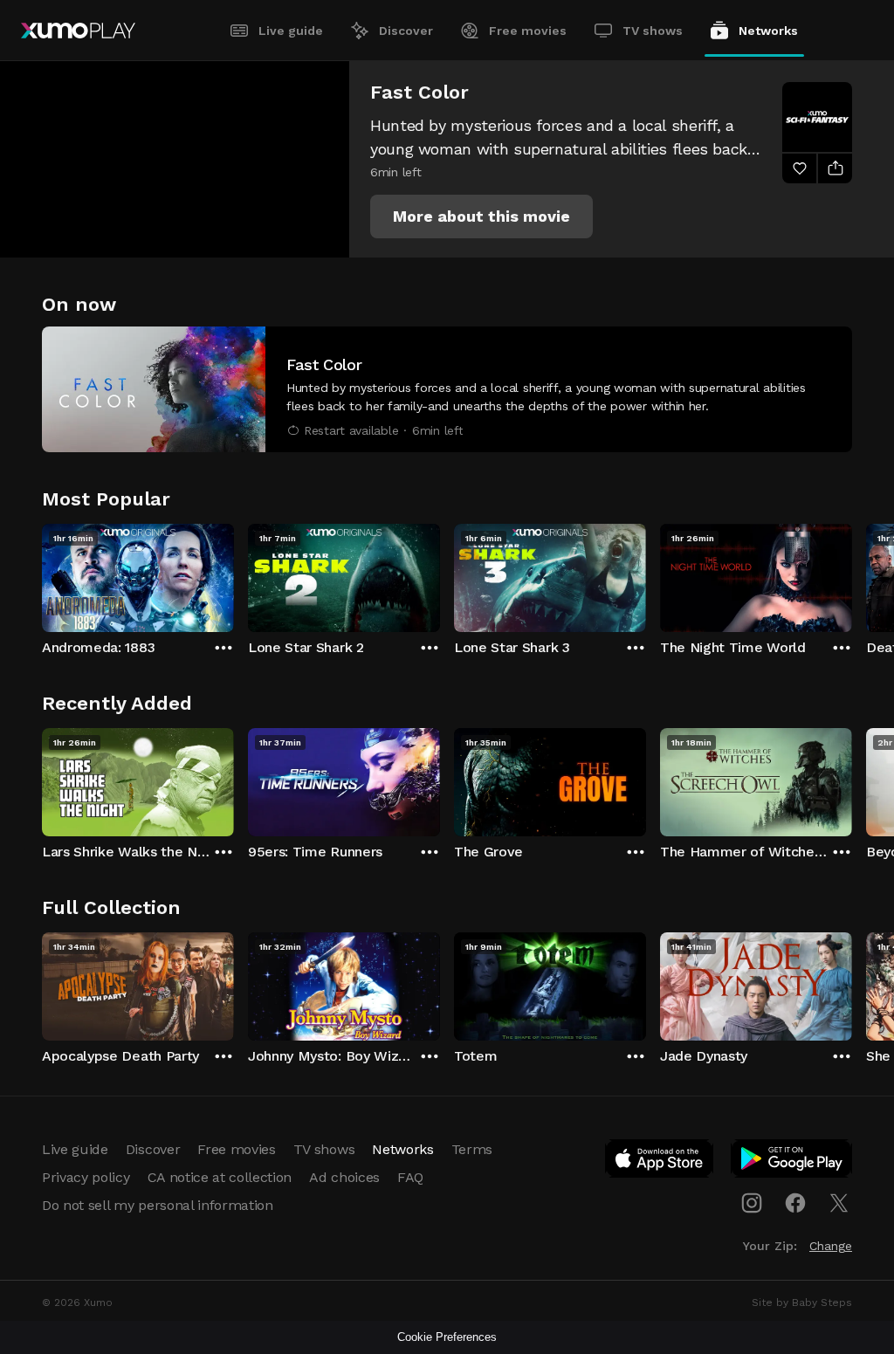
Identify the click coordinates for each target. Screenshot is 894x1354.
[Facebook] (795, 1203)
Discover (406, 31)
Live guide (290, 31)
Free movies (528, 31)
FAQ (410, 1177)
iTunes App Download (660, 1162)
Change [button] (830, 1246)
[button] (481, 216)
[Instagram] (752, 1203)
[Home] (78, 30)
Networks (768, 31)
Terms (471, 1149)
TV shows (652, 31)
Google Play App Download (792, 1162)
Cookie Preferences (447, 1337)
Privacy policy (86, 1177)
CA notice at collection (220, 1177)
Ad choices (344, 1177)
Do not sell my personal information (157, 1205)
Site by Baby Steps (802, 1302)
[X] (839, 1203)
